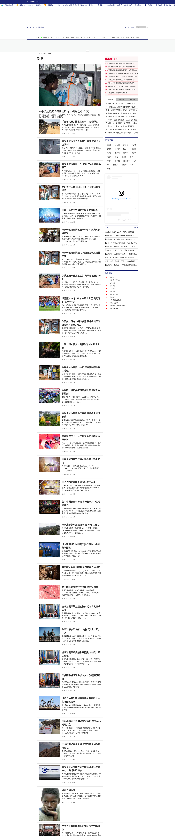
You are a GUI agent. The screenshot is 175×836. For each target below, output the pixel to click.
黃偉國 (109, 153)
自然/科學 (115, 37)
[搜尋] (147, 27)
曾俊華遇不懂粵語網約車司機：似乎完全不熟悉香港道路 (122, 104)
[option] (70, 85)
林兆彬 (109, 157)
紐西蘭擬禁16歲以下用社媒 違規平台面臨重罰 (122, 76)
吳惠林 (109, 161)
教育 (132, 37)
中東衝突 (112, 288)
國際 (72, 37)
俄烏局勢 (112, 291)
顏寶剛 (117, 153)
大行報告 (112, 297)
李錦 (131, 157)
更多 (131, 165)
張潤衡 (124, 157)
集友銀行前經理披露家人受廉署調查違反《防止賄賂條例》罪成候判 (122, 64)
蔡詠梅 (134, 153)
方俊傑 (134, 145)
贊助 (125, 27)
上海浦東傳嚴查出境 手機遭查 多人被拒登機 (123, 113)
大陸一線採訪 (114, 303)
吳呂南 (125, 149)
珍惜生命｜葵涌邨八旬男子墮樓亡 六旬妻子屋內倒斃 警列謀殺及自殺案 (122, 123)
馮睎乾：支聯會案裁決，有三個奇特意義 (122, 120)
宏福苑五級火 (114, 308)
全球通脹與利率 (115, 280)
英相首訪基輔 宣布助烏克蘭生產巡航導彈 (121, 83)
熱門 (57, 37)
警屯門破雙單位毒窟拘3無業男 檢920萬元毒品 (123, 73)
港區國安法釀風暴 (115, 300)
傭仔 (116, 157)
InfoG (83, 37)
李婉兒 (117, 161)
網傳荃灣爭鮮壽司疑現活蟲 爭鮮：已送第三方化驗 (122, 117)
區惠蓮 (109, 169)
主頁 (38, 53)
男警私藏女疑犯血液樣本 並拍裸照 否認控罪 (122, 89)
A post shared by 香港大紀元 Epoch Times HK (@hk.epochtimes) (127, 220)
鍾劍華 (117, 145)
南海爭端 (112, 286)
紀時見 (112, 277)
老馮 (134, 161)
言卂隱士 (126, 161)
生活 (98, 37)
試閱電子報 (30, 27)
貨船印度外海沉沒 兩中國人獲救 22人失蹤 (123, 133)
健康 (103, 37)
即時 (52, 37)
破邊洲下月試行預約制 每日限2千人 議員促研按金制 (122, 86)
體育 (127, 37)
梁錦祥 (117, 149)
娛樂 (137, 37)
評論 (93, 37)
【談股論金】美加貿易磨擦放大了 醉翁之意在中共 (122, 107)
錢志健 (109, 149)
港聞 (62, 37)
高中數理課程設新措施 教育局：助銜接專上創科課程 (122, 70)
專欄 (88, 37)
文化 (108, 37)
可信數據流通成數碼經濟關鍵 (117, 93)
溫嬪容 (115, 165)
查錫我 (124, 165)
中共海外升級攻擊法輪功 (117, 306)
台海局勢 (112, 283)
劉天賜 (125, 145)
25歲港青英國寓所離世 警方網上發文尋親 (122, 129)
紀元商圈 (131, 27)
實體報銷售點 (40, 27)
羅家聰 (134, 149)
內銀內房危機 (114, 294)
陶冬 (108, 165)
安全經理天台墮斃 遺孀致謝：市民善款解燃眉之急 (122, 110)
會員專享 (46, 37)
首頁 (37, 37)
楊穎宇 (125, 153)
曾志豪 (109, 145)
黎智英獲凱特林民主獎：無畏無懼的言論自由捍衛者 (122, 80)
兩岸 (67, 37)
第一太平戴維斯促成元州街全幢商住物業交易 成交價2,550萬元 (122, 67)
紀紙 (122, 37)
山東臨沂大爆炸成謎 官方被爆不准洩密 (122, 126)
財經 (77, 37)
